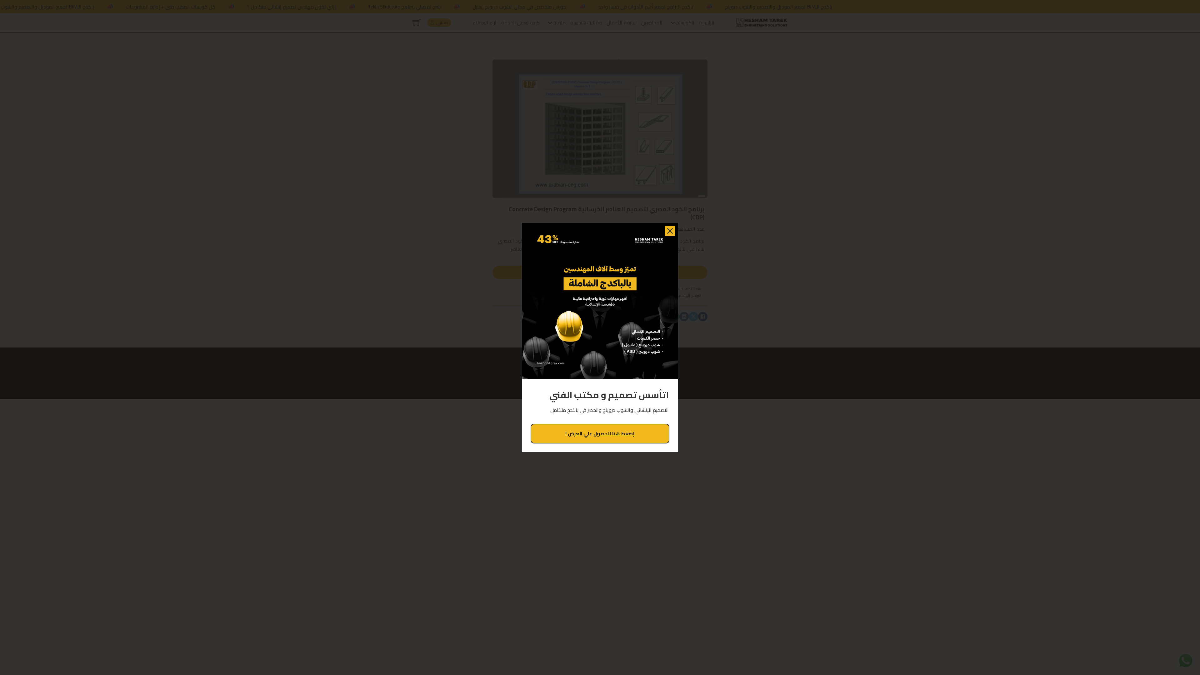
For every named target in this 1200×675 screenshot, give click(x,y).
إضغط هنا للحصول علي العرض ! (600, 433)
